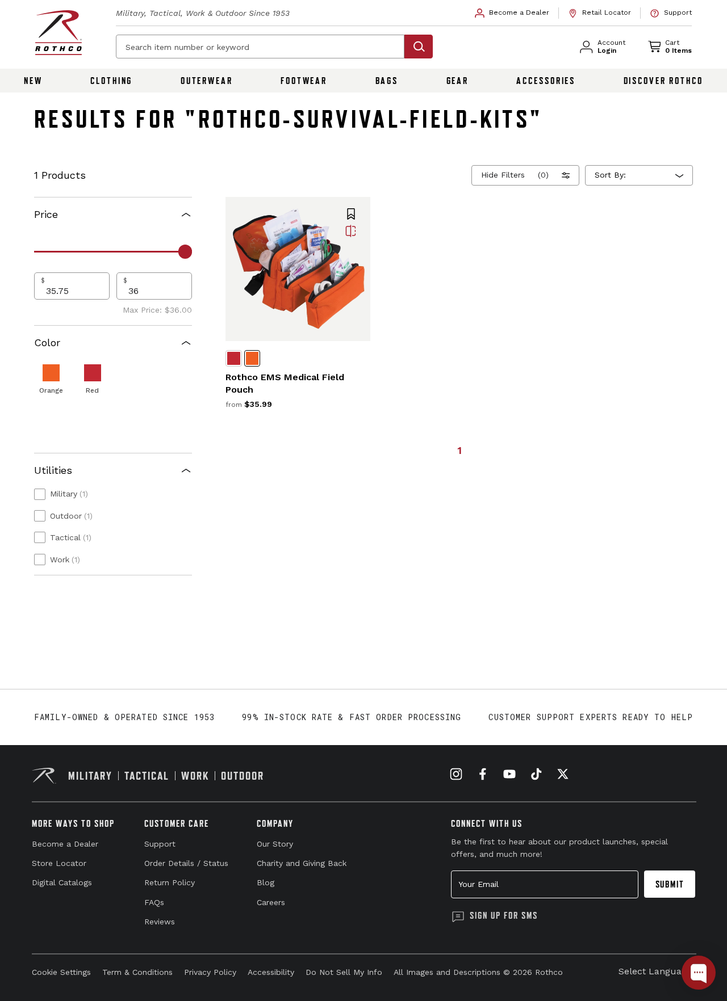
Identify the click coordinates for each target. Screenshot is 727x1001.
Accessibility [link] (271, 972)
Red (92, 390)
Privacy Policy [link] (210, 972)
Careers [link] (271, 902)
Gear (457, 80)
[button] (351, 215)
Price (46, 214)
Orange (51, 390)
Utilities (53, 470)
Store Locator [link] (59, 863)
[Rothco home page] (58, 32)
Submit (669, 884)
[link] (512, 13)
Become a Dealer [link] (65, 843)
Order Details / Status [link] (186, 863)
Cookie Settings (61, 972)
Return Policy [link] (169, 882)
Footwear (304, 80)
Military (69, 493)
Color (47, 342)
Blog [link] (265, 882)
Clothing (111, 80)
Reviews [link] (159, 921)
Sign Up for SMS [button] (504, 915)
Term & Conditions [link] (137, 972)
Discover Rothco (663, 80)
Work (65, 559)
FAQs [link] (154, 902)
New (33, 80)
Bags (387, 80)
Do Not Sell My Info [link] (344, 972)
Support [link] (160, 843)
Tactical (70, 537)
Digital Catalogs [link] (62, 882)
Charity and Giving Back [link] (301, 863)
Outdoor (71, 515)
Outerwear (207, 80)
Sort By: (610, 174)
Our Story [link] (275, 843)
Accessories (545, 80)
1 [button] (459, 450)
